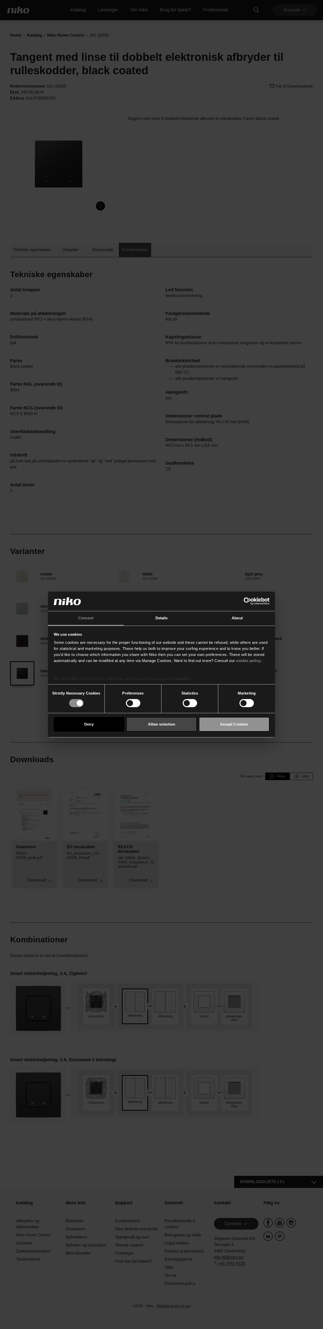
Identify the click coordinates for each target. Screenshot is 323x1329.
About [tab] (237, 618)
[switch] (133, 703)
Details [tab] (161, 618)
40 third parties (92, 679)
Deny (88, 724)
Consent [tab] (85, 618)
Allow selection (161, 724)
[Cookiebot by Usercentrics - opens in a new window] (247, 601)
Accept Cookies (234, 724)
